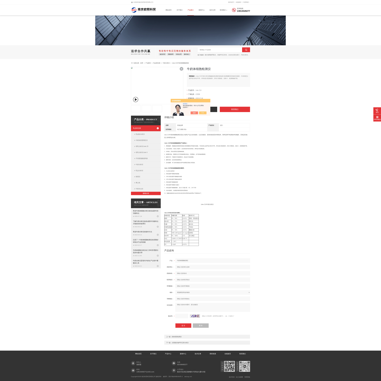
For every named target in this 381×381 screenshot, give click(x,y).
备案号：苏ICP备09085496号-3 (173, 376)
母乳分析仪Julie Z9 (142, 146)
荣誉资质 (213, 354)
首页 (141, 63)
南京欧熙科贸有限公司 (146, 2)
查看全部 (146, 193)
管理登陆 (247, 377)
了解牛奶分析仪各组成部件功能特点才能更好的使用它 (145, 222)
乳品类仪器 (156, 63)
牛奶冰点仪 (139, 189)
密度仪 (138, 176)
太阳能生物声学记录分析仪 (180, 342)
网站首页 (169, 10)
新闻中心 (202, 10)
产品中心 (168, 354)
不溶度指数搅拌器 (142, 158)
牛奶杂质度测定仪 (142, 140)
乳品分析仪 (139, 170)
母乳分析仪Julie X (142, 152)
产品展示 (191, 10)
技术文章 (213, 10)
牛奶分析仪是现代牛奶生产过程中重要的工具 (145, 262)
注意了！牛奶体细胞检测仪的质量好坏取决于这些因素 (145, 241)
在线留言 (238, 2)
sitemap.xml (188, 376)
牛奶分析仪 (166, 63)
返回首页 (231, 2)
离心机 (138, 182)
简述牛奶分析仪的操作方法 (142, 232)
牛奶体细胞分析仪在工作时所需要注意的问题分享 (145, 251)
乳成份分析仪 (140, 134)
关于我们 (180, 10)
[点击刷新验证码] (195, 316)
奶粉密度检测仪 (177, 336)
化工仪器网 (239, 377)
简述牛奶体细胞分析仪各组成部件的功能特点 (145, 212)
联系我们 (246, 2)
